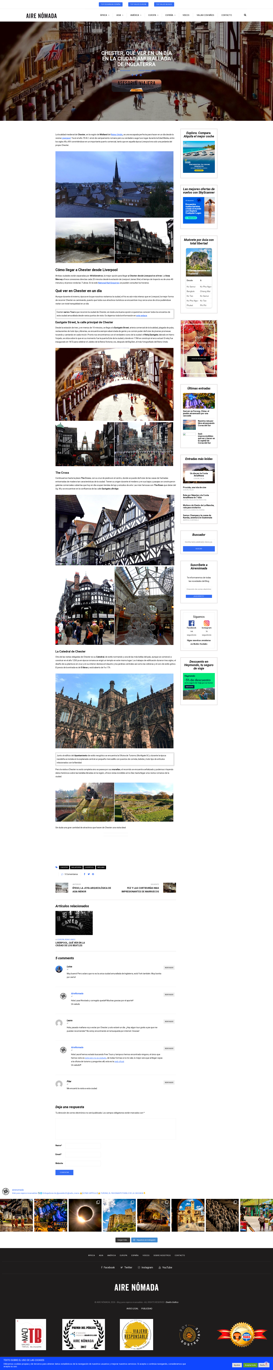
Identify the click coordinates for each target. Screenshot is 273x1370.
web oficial (119, 1061)
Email (58, 1154)
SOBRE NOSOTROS (162, 1255)
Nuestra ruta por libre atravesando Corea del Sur (206, 316)
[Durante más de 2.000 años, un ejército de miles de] (222, 1215)
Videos (186, 15)
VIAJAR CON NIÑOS (205, 15)
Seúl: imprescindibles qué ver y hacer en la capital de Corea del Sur (206, 331)
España (169, 15)
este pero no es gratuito (95, 1058)
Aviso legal (132, 1308)
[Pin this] (141, 75)
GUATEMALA (194, 413)
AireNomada (125, 71)
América (134, 15)
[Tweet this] (136, 75)
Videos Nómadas (199, 252)
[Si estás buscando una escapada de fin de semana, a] (187, 1215)
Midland (101, 867)
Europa (152, 15)
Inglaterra (76, 867)
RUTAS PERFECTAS (200, 393)
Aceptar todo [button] (250, 1365)
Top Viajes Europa (138, 4)
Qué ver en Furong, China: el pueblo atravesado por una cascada (196, 306)
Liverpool (89, 867)
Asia (118, 15)
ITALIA (202, 371)
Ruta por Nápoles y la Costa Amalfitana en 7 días (196, 389)
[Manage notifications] (266, 1363)
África (103, 15)
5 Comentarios (71, 874)
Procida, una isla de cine (194, 380)
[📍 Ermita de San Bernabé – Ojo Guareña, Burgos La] (153, 1215)
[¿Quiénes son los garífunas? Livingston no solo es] (256, 1215)
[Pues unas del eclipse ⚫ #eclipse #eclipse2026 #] (85, 1215)
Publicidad (146, 1308)
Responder (169, 967)
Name (58, 1145)
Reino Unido (117, 134)
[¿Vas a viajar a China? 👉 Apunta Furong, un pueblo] (50, 1215)
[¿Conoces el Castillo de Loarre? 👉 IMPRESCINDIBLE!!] (119, 1215)
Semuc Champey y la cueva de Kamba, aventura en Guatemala (197, 409)
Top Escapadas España (110, 4)
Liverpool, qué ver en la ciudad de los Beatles (70, 944)
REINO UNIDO (150, 71)
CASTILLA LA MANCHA (190, 403)
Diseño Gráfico (172, 1302)
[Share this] (132, 75)
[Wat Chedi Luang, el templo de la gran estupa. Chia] (16, 1215)
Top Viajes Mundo (164, 4)
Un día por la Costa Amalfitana (199, 367)
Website (59, 1163)
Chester (64, 867)
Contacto (226, 15)
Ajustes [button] (237, 1365)
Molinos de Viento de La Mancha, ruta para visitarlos (198, 399)
